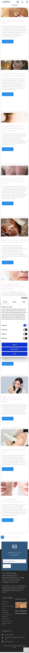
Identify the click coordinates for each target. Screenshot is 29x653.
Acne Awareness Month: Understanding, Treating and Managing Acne (13, 286)
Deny (14, 353)
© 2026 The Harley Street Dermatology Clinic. (14, 646)
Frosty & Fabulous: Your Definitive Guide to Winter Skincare (12, 399)
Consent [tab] (5, 301)
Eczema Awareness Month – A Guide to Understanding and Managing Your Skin (13, 128)
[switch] (25, 330)
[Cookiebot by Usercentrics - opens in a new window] (21, 298)
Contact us (6, 631)
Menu (15, 5)
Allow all (14, 344)
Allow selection (14, 349)
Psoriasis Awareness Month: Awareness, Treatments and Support (12, 181)
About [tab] (23, 301)
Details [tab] (14, 301)
